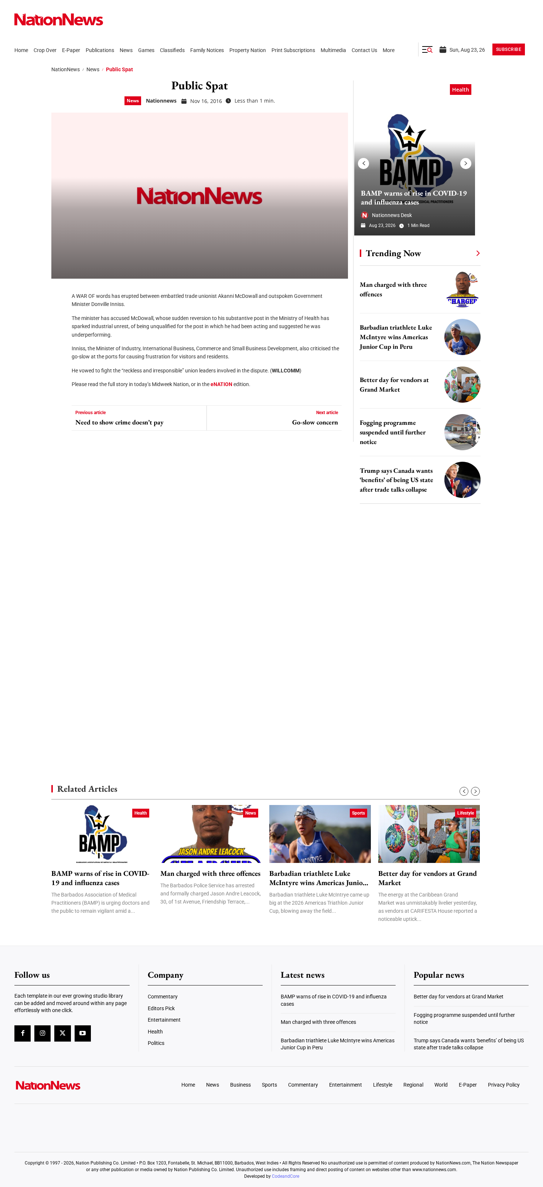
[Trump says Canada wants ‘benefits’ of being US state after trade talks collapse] (462, 480)
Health (460, 89)
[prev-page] (363, 163)
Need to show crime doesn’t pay (119, 422)
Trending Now (393, 253)
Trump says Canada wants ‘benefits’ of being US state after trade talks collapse (396, 480)
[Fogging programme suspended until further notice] (462, 432)
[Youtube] (83, 1033)
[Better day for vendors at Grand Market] (462, 385)
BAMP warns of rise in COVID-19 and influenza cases (414, 197)
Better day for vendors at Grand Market (427, 878)
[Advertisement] (417, 697)
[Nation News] (58, 19)
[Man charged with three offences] (462, 289)
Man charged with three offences (210, 873)
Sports (358, 813)
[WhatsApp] (59, 358)
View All (464, 253)
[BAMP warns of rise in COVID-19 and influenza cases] (414, 157)
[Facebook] (59, 291)
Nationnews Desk (392, 215)
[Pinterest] (59, 335)
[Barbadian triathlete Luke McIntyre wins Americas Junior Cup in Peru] (462, 337)
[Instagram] (42, 1033)
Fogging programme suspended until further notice (393, 432)
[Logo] (74, 1085)
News (92, 69)
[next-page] (465, 163)
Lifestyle (465, 813)
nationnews (161, 100)
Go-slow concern (315, 422)
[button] (427, 49)
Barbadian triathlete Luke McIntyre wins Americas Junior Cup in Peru (396, 337)
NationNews (65, 69)
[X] (59, 313)
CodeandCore (285, 1176)
